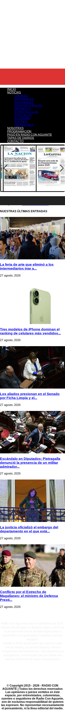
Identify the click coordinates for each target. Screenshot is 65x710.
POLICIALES (22, 115)
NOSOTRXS (15, 128)
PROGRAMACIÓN (19, 131)
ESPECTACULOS (26, 112)
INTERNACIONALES (28, 105)
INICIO (11, 89)
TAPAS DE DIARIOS (20, 138)
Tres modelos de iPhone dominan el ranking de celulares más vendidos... (30, 331)
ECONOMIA (22, 118)
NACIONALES (23, 102)
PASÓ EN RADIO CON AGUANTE (29, 134)
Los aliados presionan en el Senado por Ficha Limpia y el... (30, 396)
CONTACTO (15, 141)
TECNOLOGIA (23, 125)
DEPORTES (22, 108)
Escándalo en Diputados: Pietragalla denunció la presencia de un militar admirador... (30, 463)
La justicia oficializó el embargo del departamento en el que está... (29, 529)
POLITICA (21, 121)
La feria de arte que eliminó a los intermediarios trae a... (27, 266)
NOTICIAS (14, 92)
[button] (5, 168)
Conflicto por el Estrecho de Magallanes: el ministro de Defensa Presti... (29, 596)
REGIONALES (23, 99)
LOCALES (21, 95)
